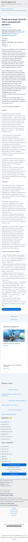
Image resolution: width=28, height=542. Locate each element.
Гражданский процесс (7, 27)
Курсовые (4, 424)
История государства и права (14, 498)
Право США (5, 458)
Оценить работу (14, 513)
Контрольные (6, 345)
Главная (14, 508)
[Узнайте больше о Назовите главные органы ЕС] (14, 335)
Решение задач (14, 510)
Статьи (2, 505)
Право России (5, 449)
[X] (15, 526)
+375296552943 (5, 480)
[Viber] (17, 526)
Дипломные (4, 421)
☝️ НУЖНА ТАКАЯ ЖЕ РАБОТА (11, 309)
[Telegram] (13, 526)
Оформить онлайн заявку (6, 493)
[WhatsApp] (19, 526)
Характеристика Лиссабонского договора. (12, 365)
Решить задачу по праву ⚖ (14, 467)
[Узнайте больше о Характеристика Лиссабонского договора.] (14, 356)
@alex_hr (7, 484)
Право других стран (6, 461)
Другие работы (5, 439)
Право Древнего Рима (7, 454)
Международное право (5, 499)
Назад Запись (14, 316)
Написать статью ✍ (14, 471)
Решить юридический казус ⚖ (14, 469)
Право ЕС (4, 456)
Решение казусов (14, 511)
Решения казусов (6, 431)
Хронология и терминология (7, 503)
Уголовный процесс (18, 501)
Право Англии (5, 451)
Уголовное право (9, 501)
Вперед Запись (14, 319)
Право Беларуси (5, 446)
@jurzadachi (8, 485)
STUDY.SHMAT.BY (8, 2)
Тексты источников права (11, 505)
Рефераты (4, 434)
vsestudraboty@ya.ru (8, 482)
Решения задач (5, 429)
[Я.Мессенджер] (7, 526)
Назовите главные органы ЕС (11, 343)
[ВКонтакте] (9, 526)
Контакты (14, 515)
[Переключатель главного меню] (25, 3)
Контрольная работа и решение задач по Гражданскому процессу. (13, 33)
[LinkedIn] (20, 526)
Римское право (3, 498)
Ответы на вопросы (6, 436)
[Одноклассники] (11, 526)
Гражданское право (16, 499)
